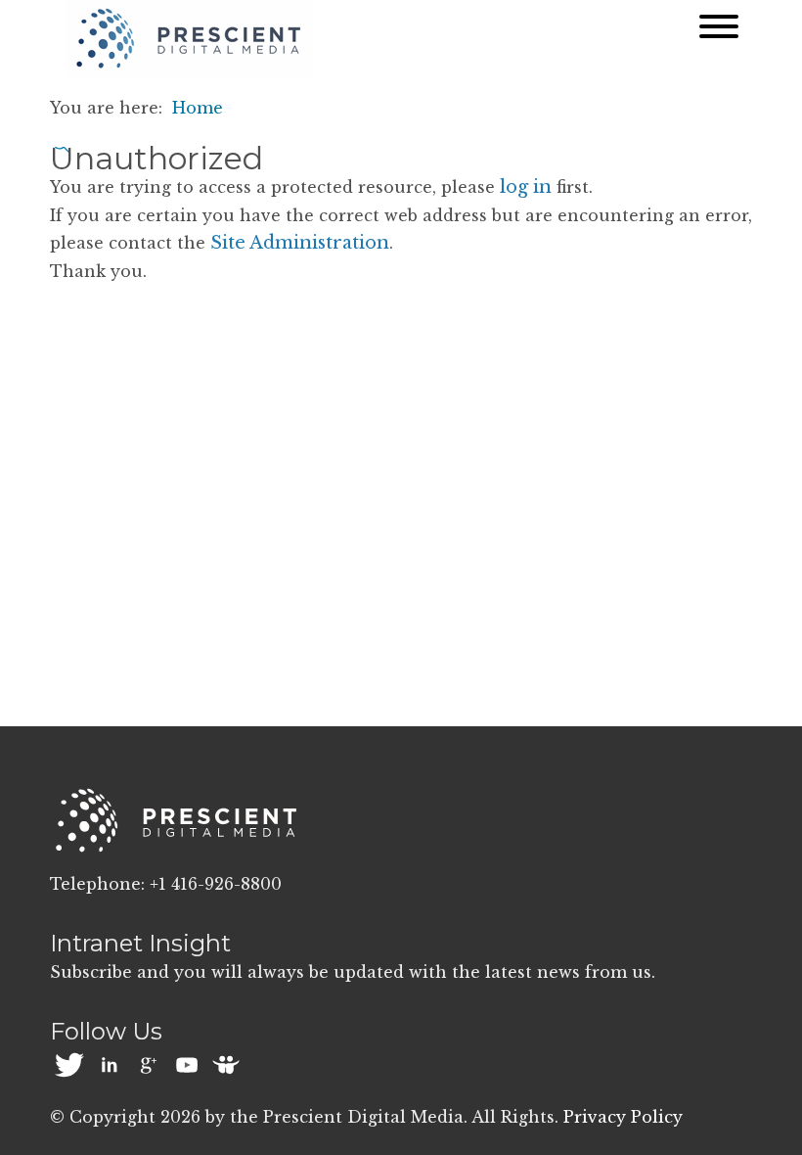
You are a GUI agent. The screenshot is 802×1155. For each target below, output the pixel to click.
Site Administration (299, 243)
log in (526, 187)
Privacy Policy (623, 1117)
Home (197, 108)
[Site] (189, 38)
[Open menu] (719, 31)
